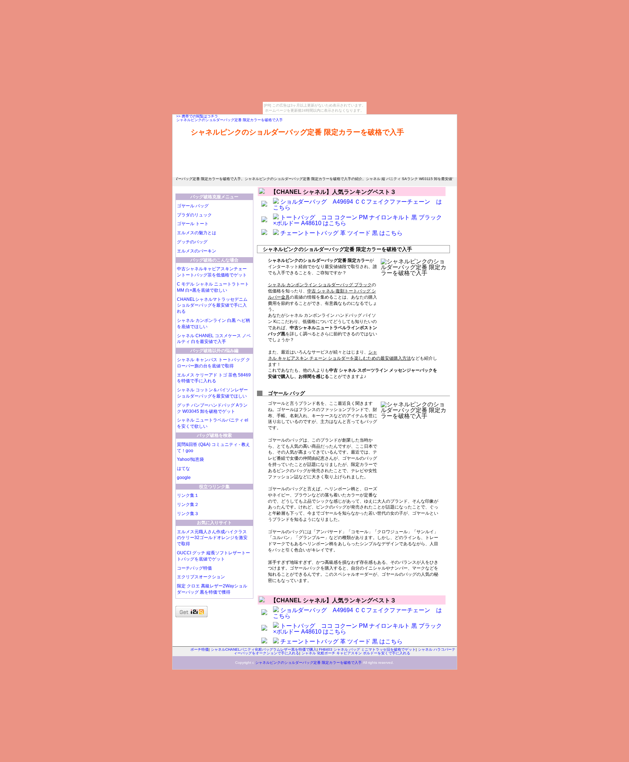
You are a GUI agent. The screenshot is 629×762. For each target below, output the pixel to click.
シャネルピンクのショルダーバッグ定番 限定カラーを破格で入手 (229, 120)
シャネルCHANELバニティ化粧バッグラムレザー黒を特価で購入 (264, 649)
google (184, 477)
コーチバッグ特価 (194, 568)
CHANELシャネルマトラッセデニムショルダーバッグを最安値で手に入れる (212, 305)
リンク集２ (188, 504)
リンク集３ (188, 513)
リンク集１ (188, 495)
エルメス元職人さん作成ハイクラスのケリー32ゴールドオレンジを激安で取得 (212, 538)
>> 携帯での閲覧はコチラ (197, 116)
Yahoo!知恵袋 (190, 459)
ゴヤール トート (193, 223)
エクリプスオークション (201, 576)
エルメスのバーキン (196, 251)
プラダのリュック (194, 215)
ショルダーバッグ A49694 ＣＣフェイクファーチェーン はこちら (357, 205)
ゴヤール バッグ (193, 205)
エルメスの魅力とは (196, 232)
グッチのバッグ (192, 241)
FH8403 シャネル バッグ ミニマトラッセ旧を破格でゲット (367, 649)
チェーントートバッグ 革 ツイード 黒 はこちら (341, 233)
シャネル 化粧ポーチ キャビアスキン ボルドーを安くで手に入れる (355, 653)
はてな (183, 468)
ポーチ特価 (199, 649)
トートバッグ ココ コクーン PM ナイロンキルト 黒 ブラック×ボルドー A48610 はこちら (357, 220)
